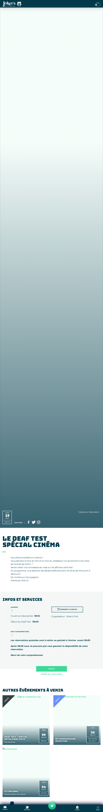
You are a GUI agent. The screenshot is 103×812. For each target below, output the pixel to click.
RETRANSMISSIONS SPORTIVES (65, 740)
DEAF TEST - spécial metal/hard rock (15, 738)
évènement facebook (68, 609)
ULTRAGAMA (11, 791)
